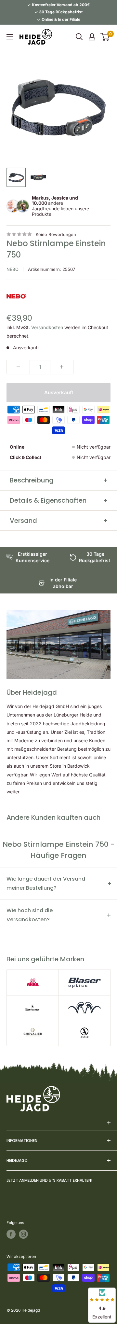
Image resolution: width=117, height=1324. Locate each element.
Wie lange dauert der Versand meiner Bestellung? (45, 883)
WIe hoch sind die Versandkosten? (29, 915)
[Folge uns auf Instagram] (23, 1234)
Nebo (12, 269)
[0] (105, 37)
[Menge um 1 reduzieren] (18, 367)
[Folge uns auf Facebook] (11, 1234)
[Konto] (92, 36)
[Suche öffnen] (79, 36)
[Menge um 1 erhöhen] (61, 367)
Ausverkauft (58, 392)
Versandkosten (47, 327)
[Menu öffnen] (9, 36)
